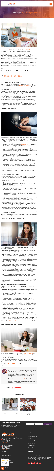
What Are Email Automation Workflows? (11, 72)
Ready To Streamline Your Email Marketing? (12, 79)
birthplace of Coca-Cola (21, 378)
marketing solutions (11, 66)
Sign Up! (47, 424)
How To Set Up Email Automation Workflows (12, 75)
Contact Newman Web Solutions (11, 363)
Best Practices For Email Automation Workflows (12, 76)
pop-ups (21, 210)
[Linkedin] (37, 463)
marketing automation (12, 320)
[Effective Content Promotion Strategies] (10, 404)
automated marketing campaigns (25, 85)
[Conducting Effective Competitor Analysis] (28, 404)
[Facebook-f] (29, 463)
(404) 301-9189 (5, 442)
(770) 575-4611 (5, 449)
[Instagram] (34, 463)
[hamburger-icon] (51, 4)
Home (14, 12)
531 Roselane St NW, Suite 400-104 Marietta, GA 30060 (6, 447)
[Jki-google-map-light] (40, 463)
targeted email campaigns (26, 144)
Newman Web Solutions (28, 353)
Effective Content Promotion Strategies (10, 413)
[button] (12, 387)
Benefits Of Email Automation (9, 74)
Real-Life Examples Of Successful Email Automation (13, 77)
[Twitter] (32, 463)
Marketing (19, 12)
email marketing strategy (21, 52)
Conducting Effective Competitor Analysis (28, 414)
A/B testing (32, 209)
